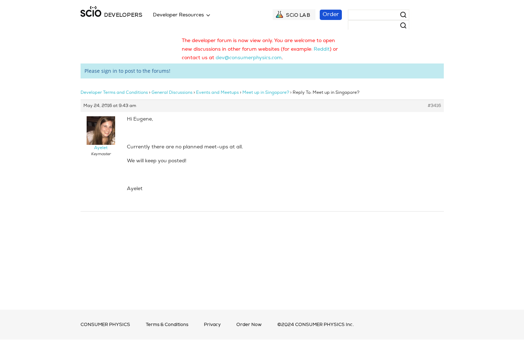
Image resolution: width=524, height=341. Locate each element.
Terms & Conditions (167, 324)
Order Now (249, 324)
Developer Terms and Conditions (114, 93)
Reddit (322, 49)
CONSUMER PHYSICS (105, 324)
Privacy (212, 324)
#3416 (434, 106)
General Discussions (171, 93)
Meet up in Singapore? (265, 93)
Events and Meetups (217, 93)
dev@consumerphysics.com (249, 58)
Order (331, 14)
